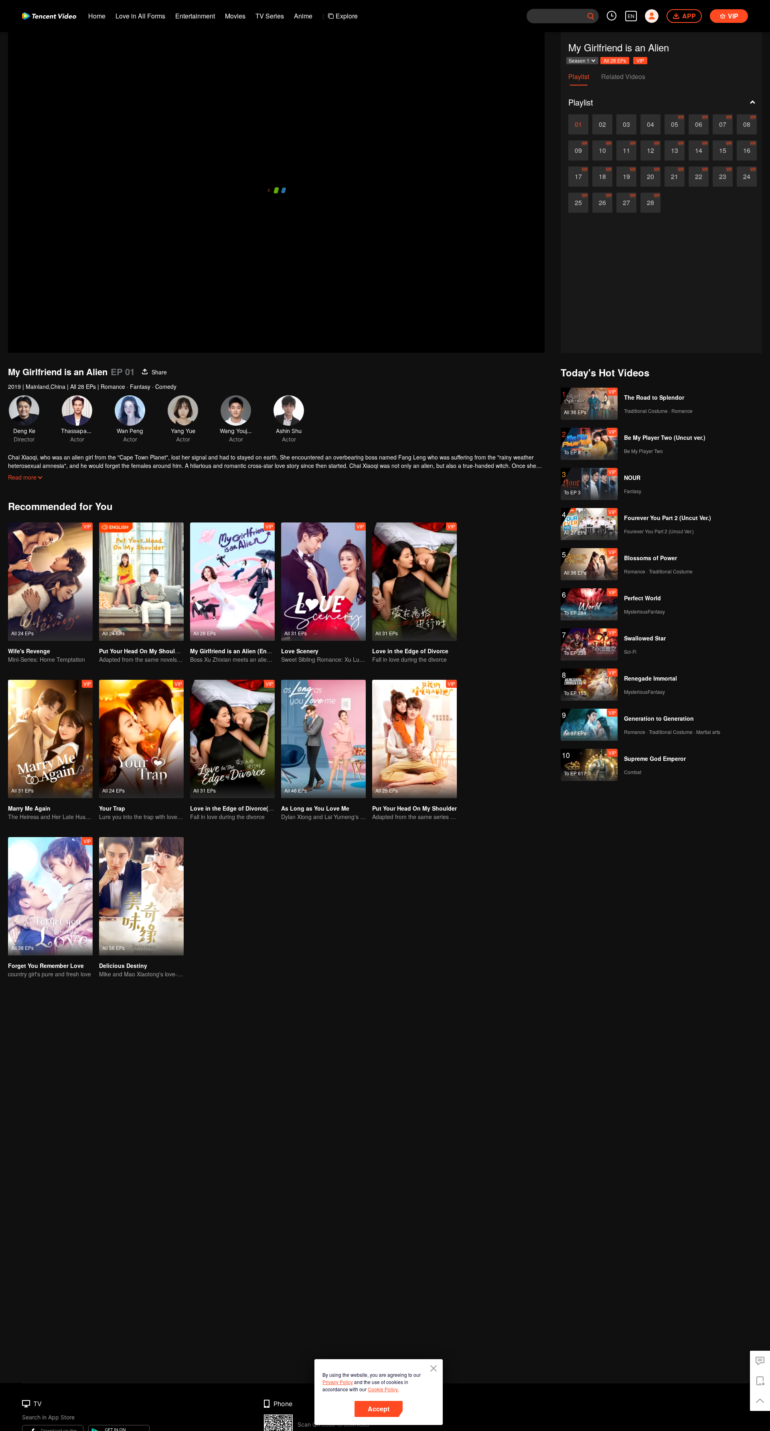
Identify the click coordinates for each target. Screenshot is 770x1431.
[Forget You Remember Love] (50, 896)
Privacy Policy (337, 1381)
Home (96, 15)
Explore (347, 15)
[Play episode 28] (650, 203)
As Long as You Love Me (315, 808)
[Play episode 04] (650, 124)
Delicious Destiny (123, 965)
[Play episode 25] (578, 203)
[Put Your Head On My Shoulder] (414, 739)
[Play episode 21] (675, 177)
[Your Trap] (141, 739)
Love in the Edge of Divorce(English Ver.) (246, 808)
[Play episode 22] (699, 177)
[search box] (591, 16)
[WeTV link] (49, 16)
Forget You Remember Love (46, 965)
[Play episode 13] (675, 150)
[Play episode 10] (602, 150)
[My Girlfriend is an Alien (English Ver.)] (232, 581)
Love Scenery (299, 651)
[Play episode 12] (650, 150)
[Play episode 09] (578, 150)
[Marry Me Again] (50, 739)
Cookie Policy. (383, 1389)
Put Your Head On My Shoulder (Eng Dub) (156, 651)
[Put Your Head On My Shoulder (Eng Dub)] (141, 581)
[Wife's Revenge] (50, 581)
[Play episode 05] (675, 124)
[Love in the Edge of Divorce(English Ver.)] (232, 739)
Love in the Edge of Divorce (410, 651)
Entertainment (195, 15)
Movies (235, 15)
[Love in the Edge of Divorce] (414, 581)
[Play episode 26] (602, 203)
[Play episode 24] (747, 177)
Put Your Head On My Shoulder (414, 808)
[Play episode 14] (699, 150)
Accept (378, 1408)
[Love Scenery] (323, 581)
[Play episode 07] (723, 124)
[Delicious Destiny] (141, 896)
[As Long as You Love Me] (323, 739)
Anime (303, 15)
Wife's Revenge (29, 651)
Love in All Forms (140, 15)
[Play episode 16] (747, 150)
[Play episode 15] (723, 150)
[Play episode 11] (626, 150)
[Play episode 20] (650, 177)
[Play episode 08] (747, 124)
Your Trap (112, 808)
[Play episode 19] (626, 177)
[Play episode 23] (723, 177)
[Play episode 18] (602, 177)
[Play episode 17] (578, 177)
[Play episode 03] (626, 124)
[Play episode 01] (578, 124)
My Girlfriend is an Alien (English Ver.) (242, 651)
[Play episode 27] (626, 203)
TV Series (269, 15)
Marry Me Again (29, 808)
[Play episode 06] (699, 124)
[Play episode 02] (602, 124)
